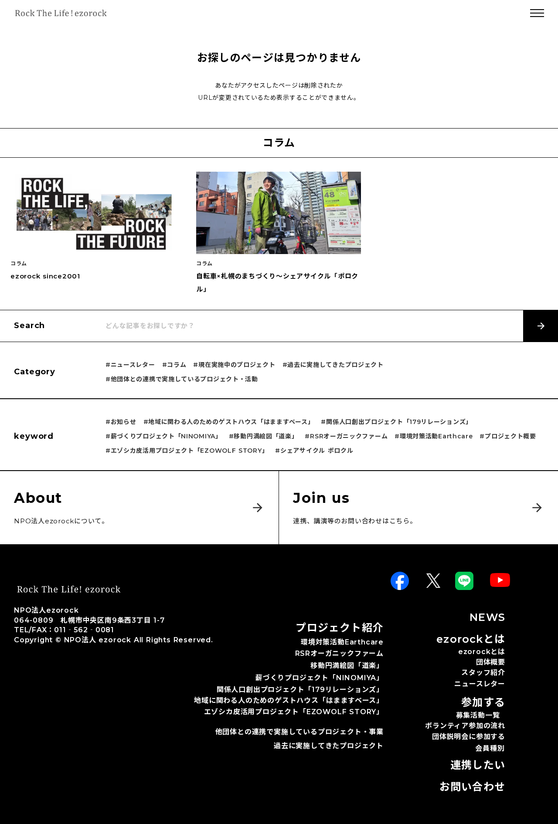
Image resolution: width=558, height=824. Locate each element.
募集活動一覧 (478, 715)
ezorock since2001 (45, 276)
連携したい (477, 765)
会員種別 (489, 749)
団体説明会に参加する (468, 736)
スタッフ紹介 (483, 672)
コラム (18, 263)
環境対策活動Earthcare (342, 642)
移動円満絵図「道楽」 (347, 665)
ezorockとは (481, 651)
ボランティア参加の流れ (465, 725)
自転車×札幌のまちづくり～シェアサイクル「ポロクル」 (277, 282)
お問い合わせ (472, 786)
